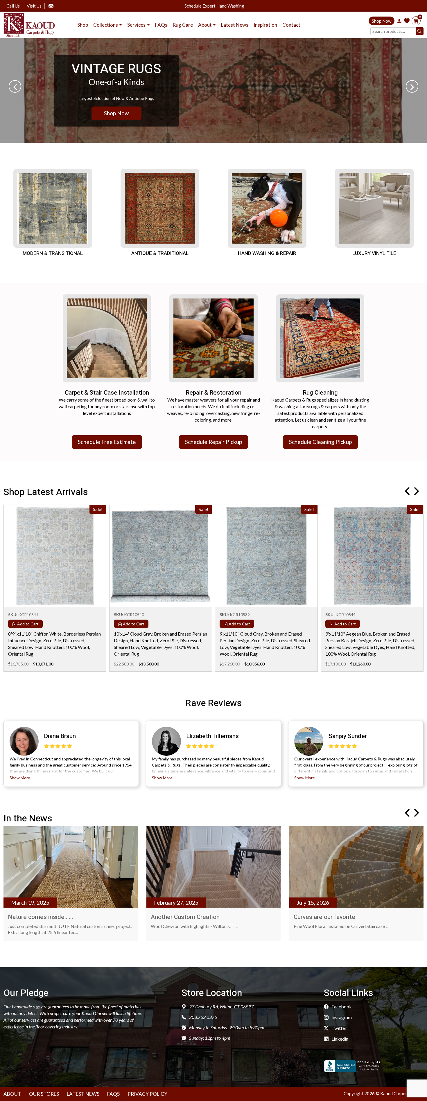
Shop (82, 25)
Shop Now (381, 21)
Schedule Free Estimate (107, 441)
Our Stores (44, 1094)
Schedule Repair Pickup (213, 441)
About (12, 1094)
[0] (416, 21)
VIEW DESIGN (123, 113)
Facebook (341, 1006)
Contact (291, 25)
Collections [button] (105, 25)
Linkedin (339, 1038)
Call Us (13, 5)
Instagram (341, 1017)
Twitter (339, 1028)
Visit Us (34, 5)
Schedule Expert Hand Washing (214, 5)
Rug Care (183, 25)
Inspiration (265, 25)
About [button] (205, 25)
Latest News (234, 25)
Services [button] (136, 25)
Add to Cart (27, 623)
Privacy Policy (147, 1094)
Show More (20, 777)
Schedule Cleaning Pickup (320, 441)
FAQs (161, 25)
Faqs (113, 1094)
